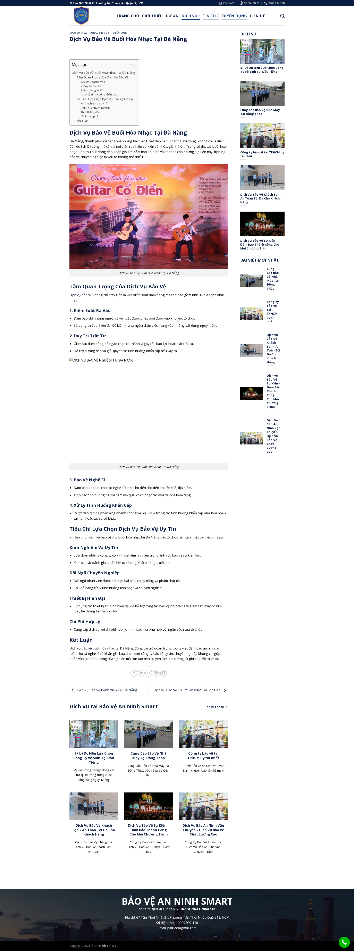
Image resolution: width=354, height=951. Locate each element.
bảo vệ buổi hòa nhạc (98, 648)
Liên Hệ (257, 15)
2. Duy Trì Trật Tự (91, 86)
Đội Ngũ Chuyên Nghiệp (95, 108)
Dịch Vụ (189, 15)
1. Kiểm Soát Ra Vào (93, 82)
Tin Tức (211, 15)
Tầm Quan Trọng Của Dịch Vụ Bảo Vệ (102, 77)
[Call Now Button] (344, 942)
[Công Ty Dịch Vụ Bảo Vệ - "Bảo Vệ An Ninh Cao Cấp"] (89, 15)
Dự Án (172, 15)
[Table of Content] (132, 65)
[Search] (282, 15)
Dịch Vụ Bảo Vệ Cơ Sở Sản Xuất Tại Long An (187, 690)
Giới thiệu (152, 15)
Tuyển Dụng (234, 15)
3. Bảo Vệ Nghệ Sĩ (91, 90)
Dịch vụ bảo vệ (80, 295)
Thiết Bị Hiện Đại (90, 112)
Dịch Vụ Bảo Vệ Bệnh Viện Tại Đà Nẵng (106, 690)
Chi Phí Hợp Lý (89, 116)
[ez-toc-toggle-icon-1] (130, 66)
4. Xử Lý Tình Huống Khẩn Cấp (99, 94)
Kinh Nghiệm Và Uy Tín (94, 103)
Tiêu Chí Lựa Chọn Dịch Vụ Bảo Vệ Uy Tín (104, 99)
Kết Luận (82, 121)
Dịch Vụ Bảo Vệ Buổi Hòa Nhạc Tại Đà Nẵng (103, 72)
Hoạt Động (89, 32)
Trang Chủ (128, 15)
